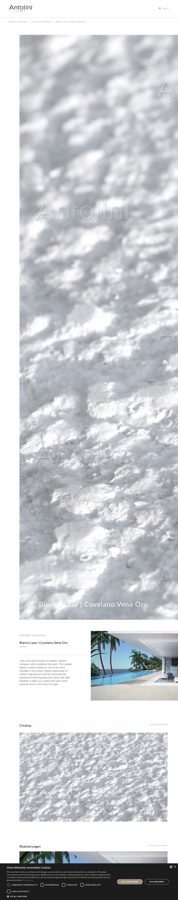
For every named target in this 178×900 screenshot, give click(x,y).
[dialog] (89, 881)
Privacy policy (28, 880)
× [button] (175, 867)
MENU (165, 8)
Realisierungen (30, 846)
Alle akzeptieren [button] (130, 882)
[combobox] (171, 866)
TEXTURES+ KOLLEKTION (32, 635)
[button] (60, 896)
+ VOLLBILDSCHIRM (158, 724)
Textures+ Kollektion (41, 22)
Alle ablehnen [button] (156, 882)
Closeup (25, 725)
